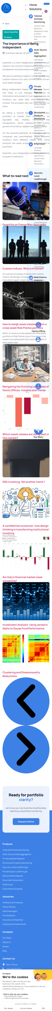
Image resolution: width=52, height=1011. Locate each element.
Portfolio (8, 37)
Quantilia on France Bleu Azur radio (24, 224)
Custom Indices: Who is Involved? (23, 268)
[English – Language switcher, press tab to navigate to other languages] (46, 13)
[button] (26, 701)
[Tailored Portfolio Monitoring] (31, 16)
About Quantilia (11, 32)
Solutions (35, 9)
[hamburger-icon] (46, 4)
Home (33, 5)
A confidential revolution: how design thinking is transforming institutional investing (26, 529)
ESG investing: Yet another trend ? (24, 482)
